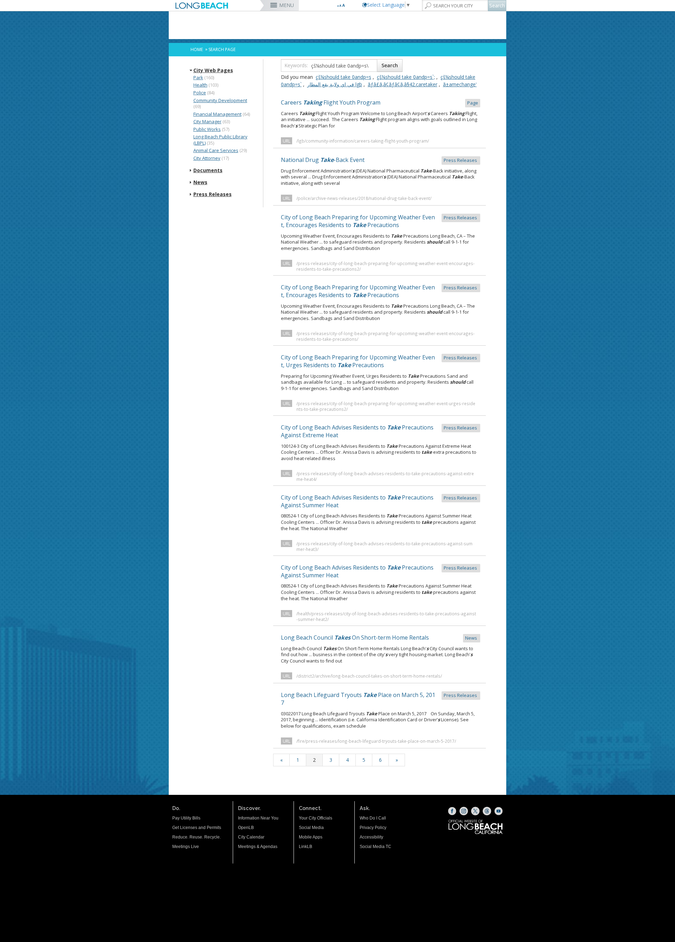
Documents (208, 170)
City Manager (207, 121)
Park (198, 77)
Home (197, 49)
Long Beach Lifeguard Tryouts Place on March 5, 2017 (379, 698)
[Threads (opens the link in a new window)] (487, 811)
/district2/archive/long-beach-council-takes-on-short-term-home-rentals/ (369, 676)
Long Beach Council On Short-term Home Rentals (379, 637)
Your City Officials (315, 818)
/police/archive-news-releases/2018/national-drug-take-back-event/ (363, 198)
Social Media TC (375, 846)
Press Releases (212, 194)
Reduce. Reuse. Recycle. (196, 837)
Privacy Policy (373, 827)
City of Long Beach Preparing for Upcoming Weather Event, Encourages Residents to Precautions (379, 221)
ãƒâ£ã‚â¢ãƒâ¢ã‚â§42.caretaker (402, 84)
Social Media (311, 827)
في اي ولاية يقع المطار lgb (334, 84)
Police (199, 92)
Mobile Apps (310, 837)
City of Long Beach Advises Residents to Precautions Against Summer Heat (379, 501)
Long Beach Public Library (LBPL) (220, 139)
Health (200, 85)
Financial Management (217, 114)
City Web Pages (213, 70)
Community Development (220, 100)
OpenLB (246, 827)
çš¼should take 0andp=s (343, 77)
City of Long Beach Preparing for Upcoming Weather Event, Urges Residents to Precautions (379, 361)
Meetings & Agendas (257, 846)
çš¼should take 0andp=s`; (406, 77)
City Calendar (251, 837)
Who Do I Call (373, 818)
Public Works (207, 129)
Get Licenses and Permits (196, 827)
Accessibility (371, 837)
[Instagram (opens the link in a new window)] (463, 811)
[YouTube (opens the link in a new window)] (498, 811)
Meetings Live (185, 846)
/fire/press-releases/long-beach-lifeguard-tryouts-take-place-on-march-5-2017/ (376, 741)
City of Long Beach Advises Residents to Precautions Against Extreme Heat (379, 431)
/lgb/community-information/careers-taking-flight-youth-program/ (362, 141)
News (200, 182)
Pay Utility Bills (186, 818)
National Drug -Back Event (379, 160)
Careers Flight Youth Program (379, 102)
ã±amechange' (460, 84)
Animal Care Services (215, 150)
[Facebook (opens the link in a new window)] (452, 811)
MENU (286, 5)
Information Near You (258, 818)
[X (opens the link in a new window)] (475, 811)
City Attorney (206, 158)
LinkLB (305, 846)
